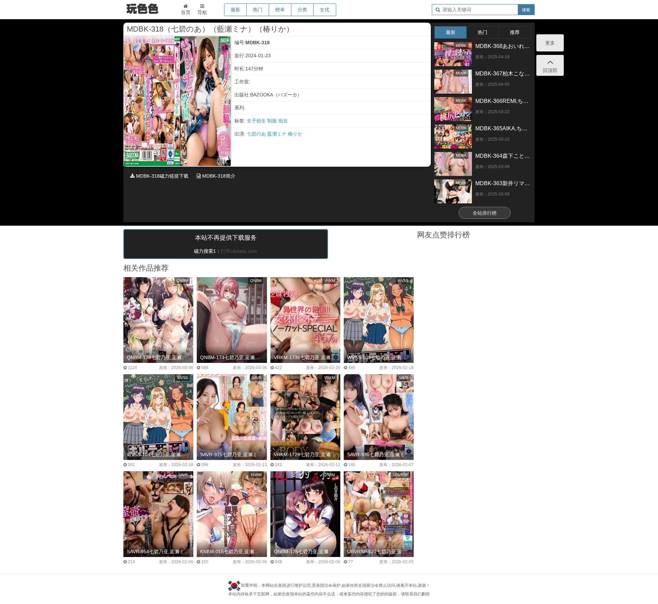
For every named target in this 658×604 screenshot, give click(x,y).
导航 (202, 12)
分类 (302, 9)
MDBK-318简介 (218, 176)
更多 (550, 43)
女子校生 (257, 120)
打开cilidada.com (239, 251)
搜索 (526, 10)
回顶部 (550, 70)
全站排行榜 (485, 213)
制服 (272, 120)
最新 (235, 9)
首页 (186, 12)
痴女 (283, 120)
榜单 (280, 9)
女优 (324, 9)
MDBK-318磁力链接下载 (161, 176)
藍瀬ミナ (277, 134)
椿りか (295, 134)
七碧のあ (257, 134)
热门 (258, 9)
